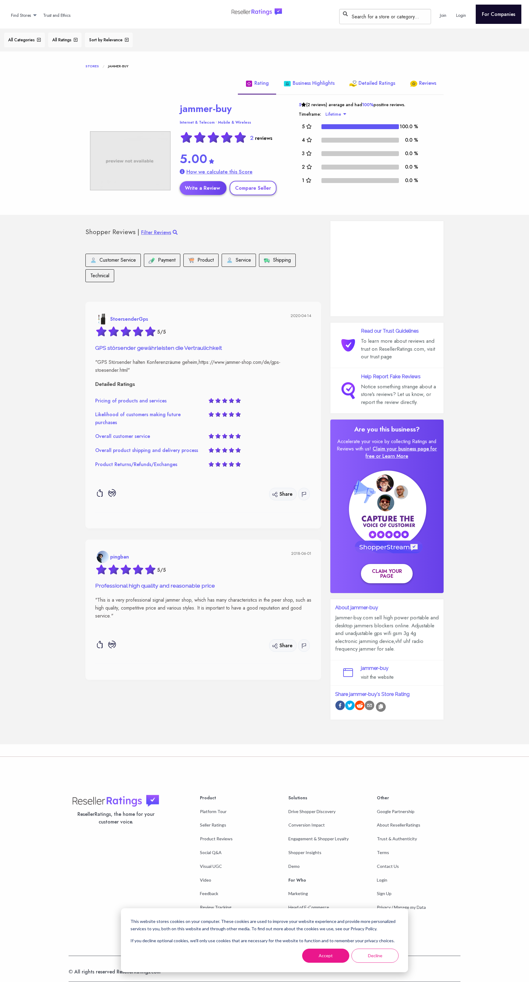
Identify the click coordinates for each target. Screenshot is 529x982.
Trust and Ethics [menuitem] (56, 15)
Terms (383, 852)
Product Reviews (216, 838)
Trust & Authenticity (397, 838)
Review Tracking (215, 907)
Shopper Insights (304, 852)
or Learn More (392, 456)
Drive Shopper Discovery (312, 811)
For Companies (498, 14)
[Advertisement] (387, 269)
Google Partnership (396, 811)
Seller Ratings (213, 824)
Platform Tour (213, 811)
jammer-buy (206, 109)
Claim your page (387, 574)
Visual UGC (211, 866)
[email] (369, 706)
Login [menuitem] (461, 15)
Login (382, 880)
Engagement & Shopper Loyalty (318, 838)
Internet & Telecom (197, 122)
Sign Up (384, 893)
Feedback (209, 893)
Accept (326, 955)
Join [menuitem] (443, 15)
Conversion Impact (306, 824)
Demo (294, 866)
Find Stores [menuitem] (21, 15)
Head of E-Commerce (308, 907)
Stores (92, 66)
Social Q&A (211, 852)
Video (205, 880)
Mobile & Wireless (234, 122)
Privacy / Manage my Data (401, 907)
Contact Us (388, 866)
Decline (375, 955)
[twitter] (350, 706)
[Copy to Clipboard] (381, 707)
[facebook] (340, 706)
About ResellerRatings (398, 824)
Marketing (298, 893)
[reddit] (360, 706)
